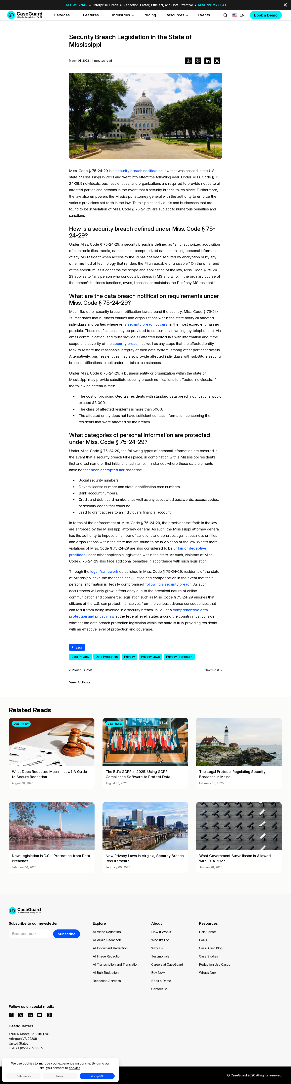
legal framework (104, 571)
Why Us (157, 948)
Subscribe (66, 934)
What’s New (208, 973)
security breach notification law (142, 170)
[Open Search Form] (225, 15)
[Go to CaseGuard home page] (24, 15)
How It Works (161, 932)
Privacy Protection (179, 656)
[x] (20, 1015)
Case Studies (208, 956)
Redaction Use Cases (214, 964)
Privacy (77, 647)
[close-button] (285, 5)
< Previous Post (80, 670)
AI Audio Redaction (107, 940)
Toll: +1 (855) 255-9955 (26, 1048)
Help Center (207, 932)
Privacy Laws (150, 656)
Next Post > (213, 670)
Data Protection (107, 656)
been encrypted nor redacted (116, 470)
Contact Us (159, 989)
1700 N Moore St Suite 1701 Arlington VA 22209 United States (29, 1038)
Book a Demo (161, 981)
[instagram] (49, 1015)
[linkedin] (30, 1015)
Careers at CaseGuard (167, 964)
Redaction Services (107, 981)
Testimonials (160, 956)
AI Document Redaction (110, 948)
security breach (126, 343)
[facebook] (11, 1015)
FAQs (203, 940)
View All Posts (79, 682)
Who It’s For (160, 940)
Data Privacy (80, 656)
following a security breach (168, 584)
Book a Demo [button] (265, 15)
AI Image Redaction (107, 956)
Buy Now (158, 973)
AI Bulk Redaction (106, 973)
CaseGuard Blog (211, 948)
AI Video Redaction (107, 932)
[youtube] (39, 1015)
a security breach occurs (146, 324)
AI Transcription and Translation (116, 964)
